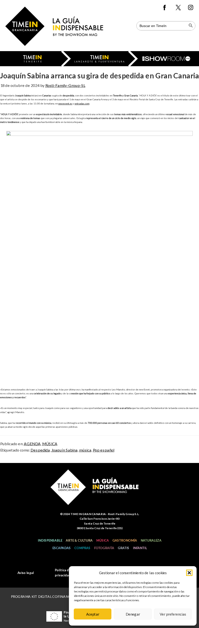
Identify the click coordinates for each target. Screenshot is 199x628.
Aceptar (92, 614)
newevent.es (65, 103)
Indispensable (50, 540)
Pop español (103, 450)
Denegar (132, 614)
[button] (189, 572)
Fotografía (104, 548)
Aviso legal (25, 573)
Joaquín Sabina (64, 450)
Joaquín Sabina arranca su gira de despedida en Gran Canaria (99, 75)
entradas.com (82, 103)
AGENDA (32, 443)
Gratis (123, 548)
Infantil (140, 548)
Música (102, 540)
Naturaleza (151, 540)
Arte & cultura (79, 540)
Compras (82, 548)
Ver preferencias (173, 614)
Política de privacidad (63, 572)
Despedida (40, 450)
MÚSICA (49, 443)
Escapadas (61, 548)
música (85, 450)
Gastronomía (124, 540)
